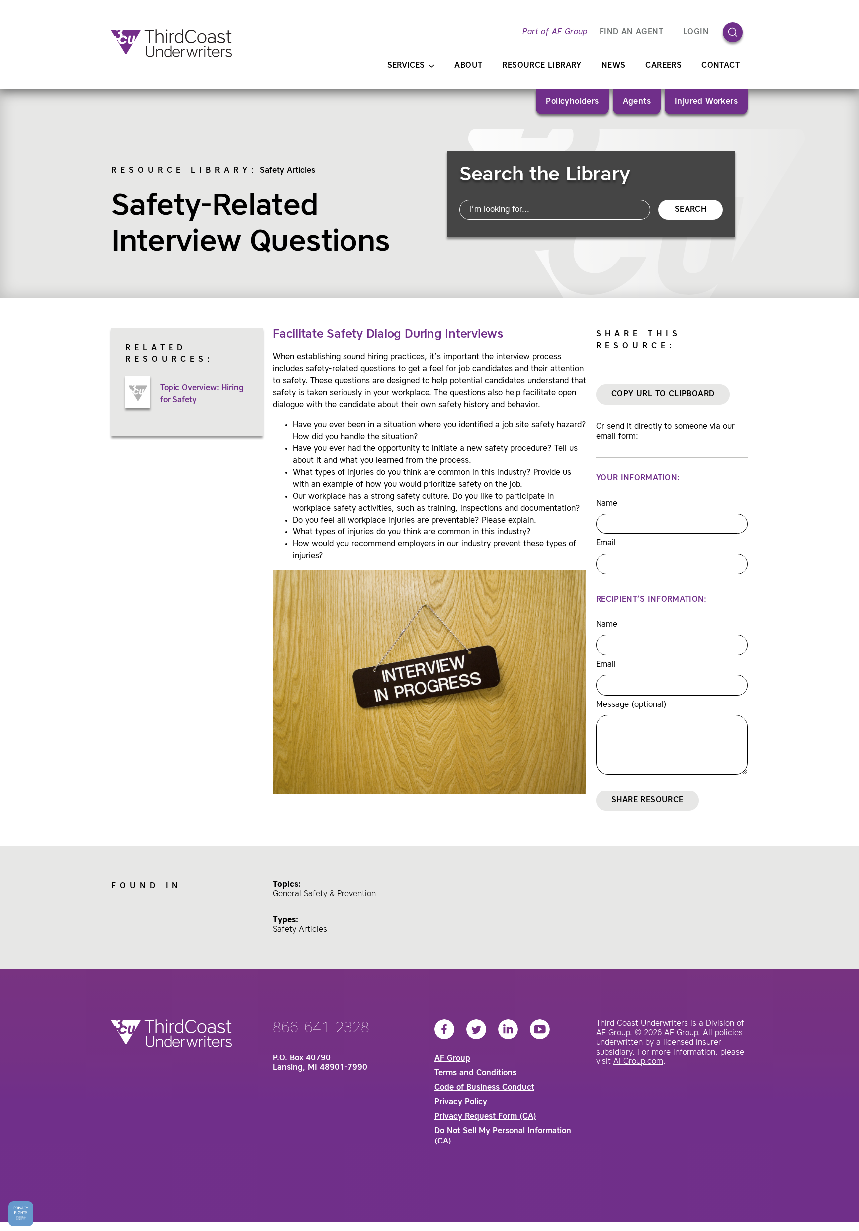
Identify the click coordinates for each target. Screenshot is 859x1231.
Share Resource (647, 800)
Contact (720, 66)
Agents (637, 102)
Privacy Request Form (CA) (485, 1117)
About (468, 66)
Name (606, 504)
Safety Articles (287, 171)
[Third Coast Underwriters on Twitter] (476, 1029)
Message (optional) (631, 705)
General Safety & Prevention (324, 894)
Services (406, 66)
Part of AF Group (554, 32)
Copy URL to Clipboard (662, 394)
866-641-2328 (321, 1028)
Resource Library (541, 66)
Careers (663, 66)
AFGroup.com (638, 1062)
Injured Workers (706, 102)
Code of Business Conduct (484, 1088)
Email (606, 543)
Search (690, 210)
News (613, 66)
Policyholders (572, 102)
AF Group (452, 1059)
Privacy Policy (460, 1102)
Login (696, 32)
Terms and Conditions (475, 1073)
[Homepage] (171, 43)
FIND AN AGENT (631, 32)
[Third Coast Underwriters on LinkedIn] (508, 1029)
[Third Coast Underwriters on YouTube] (540, 1029)
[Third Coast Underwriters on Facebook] (444, 1029)
